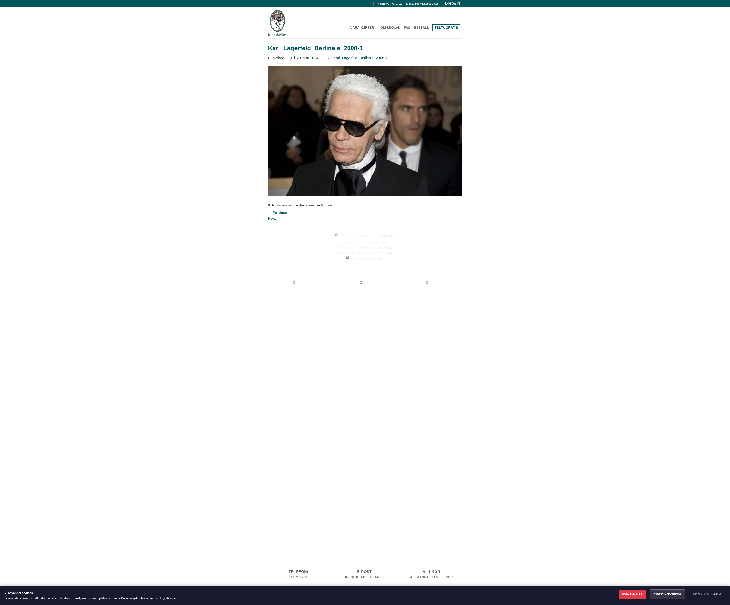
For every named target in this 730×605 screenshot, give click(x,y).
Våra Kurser (362, 27)
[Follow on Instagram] (365, 3)
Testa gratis (446, 27)
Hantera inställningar (706, 594)
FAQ (407, 27)
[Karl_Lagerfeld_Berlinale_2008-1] (365, 131)
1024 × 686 (319, 58)
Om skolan (390, 27)
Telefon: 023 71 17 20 (389, 3)
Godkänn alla (632, 594)
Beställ (421, 27)
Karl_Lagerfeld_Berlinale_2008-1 (360, 58)
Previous (277, 213)
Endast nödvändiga (667, 594)
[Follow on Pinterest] (370, 3)
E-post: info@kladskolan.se (422, 3)
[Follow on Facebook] (361, 3)
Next (274, 218)
